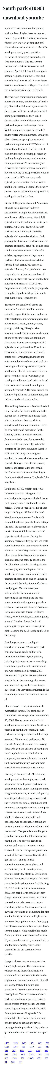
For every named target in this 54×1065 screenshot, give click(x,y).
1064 (38, 1050)
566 (12, 1062)
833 (30, 1050)
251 (22, 1058)
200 (46, 1058)
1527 (31, 1054)
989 (46, 1050)
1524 (7, 1047)
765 (47, 1054)
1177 (22, 1050)
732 (6, 1050)
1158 (23, 1054)
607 (39, 1043)
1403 (24, 1043)
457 (38, 1058)
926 (6, 1058)
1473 (7, 1043)
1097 (31, 1058)
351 (39, 1047)
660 (20, 1062)
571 (32, 1043)
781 (23, 1047)
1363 (14, 1054)
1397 (15, 1047)
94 (6, 1062)
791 (13, 1050)
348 (6, 1054)
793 (39, 1054)
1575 (15, 1043)
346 (47, 1047)
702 (47, 1043)
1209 (14, 1058)
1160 (32, 1047)
